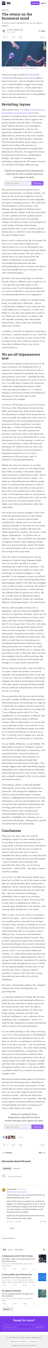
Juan (33, 1282)
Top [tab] (4, 1250)
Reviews (5, 10)
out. (29, 389)
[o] (42, 1258)
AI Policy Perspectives (15, 30)
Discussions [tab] (19, 1250)
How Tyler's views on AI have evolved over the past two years (18, 1260)
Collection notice (36, 1337)
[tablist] (11, 1168)
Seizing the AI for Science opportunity (16, 1277)
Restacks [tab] (16, 1168)
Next (40, 1153)
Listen (43, 31)
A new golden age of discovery (17, 1274)
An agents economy (11, 1290)
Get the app (33, 1341)
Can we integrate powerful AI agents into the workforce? (17, 1295)
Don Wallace (23, 1282)
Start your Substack (19, 1341)
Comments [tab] (7, 1168)
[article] (24, 1262)
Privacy (23, 1337)
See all (6, 1309)
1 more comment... (9, 1238)
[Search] (44, 1249)
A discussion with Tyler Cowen (17, 1256)
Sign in (43, 3)
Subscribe (35, 3)
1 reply (11, 1228)
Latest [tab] (10, 1250)
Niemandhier (12, 1189)
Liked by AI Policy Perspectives (18, 1192)
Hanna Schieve (12, 1282)
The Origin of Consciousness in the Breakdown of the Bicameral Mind (23, 111)
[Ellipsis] (45, 1189)
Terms (28, 1337)
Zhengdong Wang (17, 1264)
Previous (9, 1153)
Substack (15, 1345)
